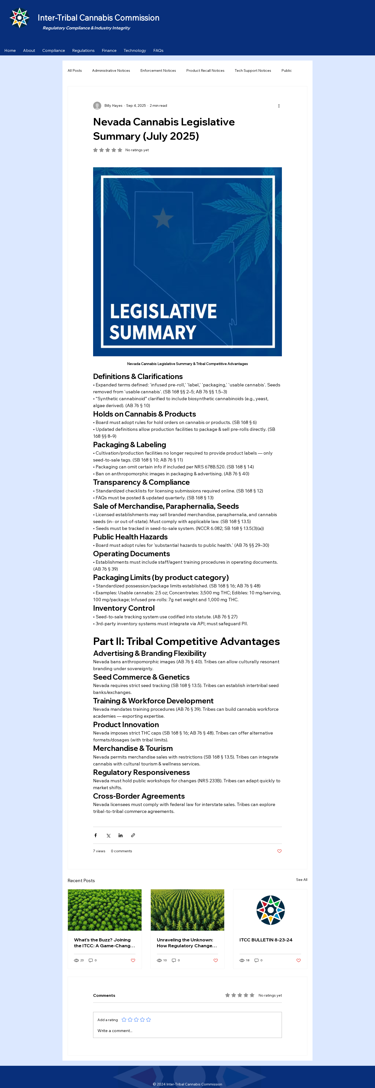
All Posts (75, 70)
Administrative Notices (111, 70)
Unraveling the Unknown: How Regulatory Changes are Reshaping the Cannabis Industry (186, 943)
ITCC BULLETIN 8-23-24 (266, 940)
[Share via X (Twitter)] (108, 835)
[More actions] (279, 106)
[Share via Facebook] (95, 835)
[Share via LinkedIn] (120, 835)
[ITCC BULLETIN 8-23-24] (270, 910)
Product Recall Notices (205, 70)
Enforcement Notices (158, 70)
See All (301, 879)
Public (286, 70)
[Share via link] (133, 835)
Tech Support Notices (253, 70)
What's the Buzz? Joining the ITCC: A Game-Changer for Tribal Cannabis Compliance (104, 943)
